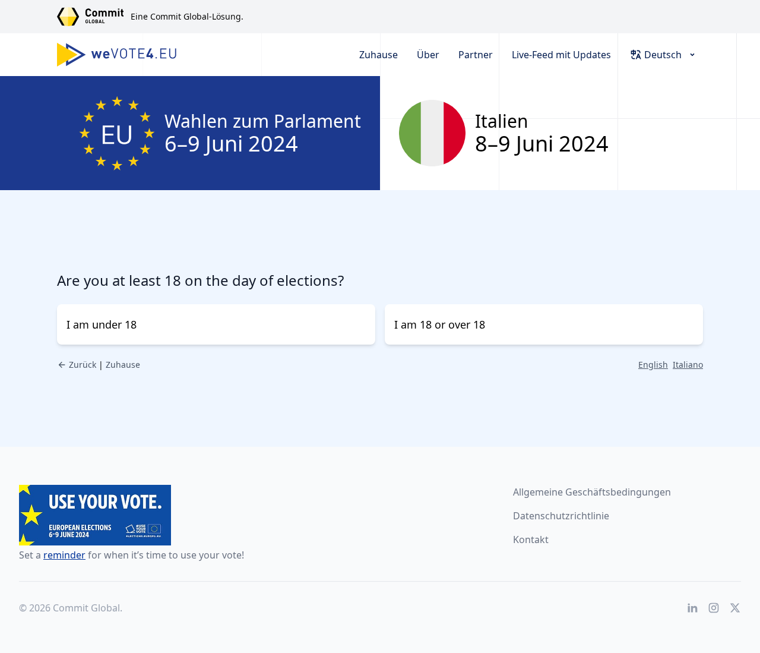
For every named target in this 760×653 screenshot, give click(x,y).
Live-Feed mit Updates (561, 54)
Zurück (82, 364)
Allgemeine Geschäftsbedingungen (592, 492)
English (653, 364)
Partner (475, 54)
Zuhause (378, 54)
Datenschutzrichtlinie (561, 515)
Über (428, 54)
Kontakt (531, 539)
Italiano (688, 364)
